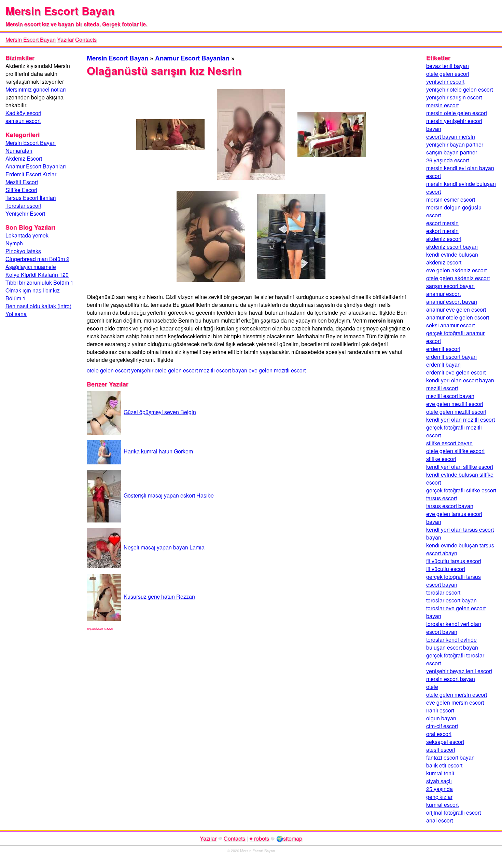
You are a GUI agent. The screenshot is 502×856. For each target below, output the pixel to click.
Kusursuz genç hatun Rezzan (159, 596)
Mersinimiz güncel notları (35, 89)
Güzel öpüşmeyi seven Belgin (160, 412)
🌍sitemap (289, 838)
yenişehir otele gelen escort (164, 370)
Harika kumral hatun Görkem (158, 451)
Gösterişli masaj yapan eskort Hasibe (169, 495)
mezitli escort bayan (223, 370)
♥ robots (259, 838)
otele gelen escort (108, 370)
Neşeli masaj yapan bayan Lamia (164, 547)
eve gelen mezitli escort (277, 370)
